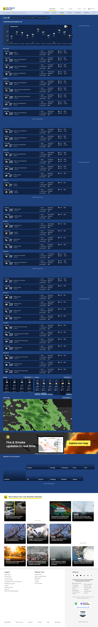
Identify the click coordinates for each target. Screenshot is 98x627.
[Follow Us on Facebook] (73, 575)
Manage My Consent (10, 583)
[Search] (84, 8)
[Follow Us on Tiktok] (84, 575)
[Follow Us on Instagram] (77, 575)
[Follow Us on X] (91, 575)
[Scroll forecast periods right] (71, 35)
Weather (8, 13)
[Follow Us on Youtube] (81, 575)
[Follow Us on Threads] (88, 575)
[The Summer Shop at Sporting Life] (89, 475)
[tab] (65, 26)
